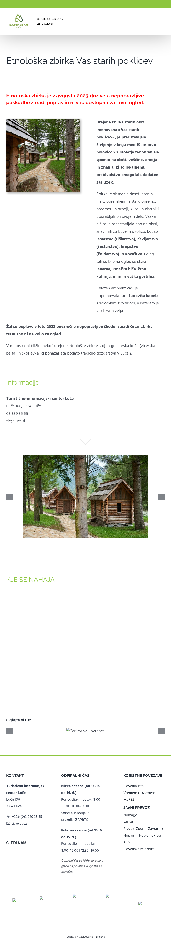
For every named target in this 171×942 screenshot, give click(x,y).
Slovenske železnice (139, 849)
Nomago (130, 815)
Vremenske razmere (139, 793)
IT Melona (99, 937)
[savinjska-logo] (131, 896)
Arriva (128, 822)
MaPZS (129, 800)
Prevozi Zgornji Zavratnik (143, 829)
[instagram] (14, 850)
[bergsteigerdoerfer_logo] (60, 898)
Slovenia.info (133, 786)
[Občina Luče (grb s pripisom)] (19, 900)
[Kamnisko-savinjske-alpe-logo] (98, 896)
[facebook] (7, 850)
